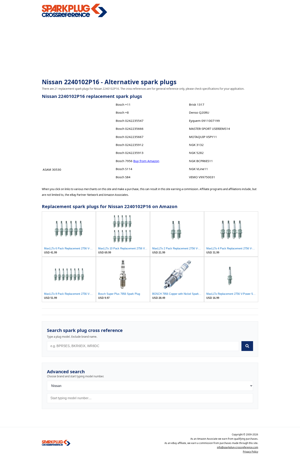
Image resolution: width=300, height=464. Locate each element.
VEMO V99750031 (202, 177)
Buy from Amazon (146, 161)
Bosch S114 (124, 169)
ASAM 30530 (52, 169)
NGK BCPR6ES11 (201, 161)
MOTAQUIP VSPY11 (203, 137)
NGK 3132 (196, 145)
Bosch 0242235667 (129, 137)
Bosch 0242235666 (129, 129)
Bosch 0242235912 (129, 145)
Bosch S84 (123, 177)
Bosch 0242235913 (129, 153)
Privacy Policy (250, 451)
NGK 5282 (196, 153)
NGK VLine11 (198, 169)
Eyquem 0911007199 (204, 121)
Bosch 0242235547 (129, 121)
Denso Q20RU (199, 112)
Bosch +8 (122, 112)
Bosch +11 (123, 104)
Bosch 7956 (124, 161)
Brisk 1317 (196, 104)
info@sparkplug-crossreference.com (237, 447)
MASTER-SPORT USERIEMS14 (209, 129)
